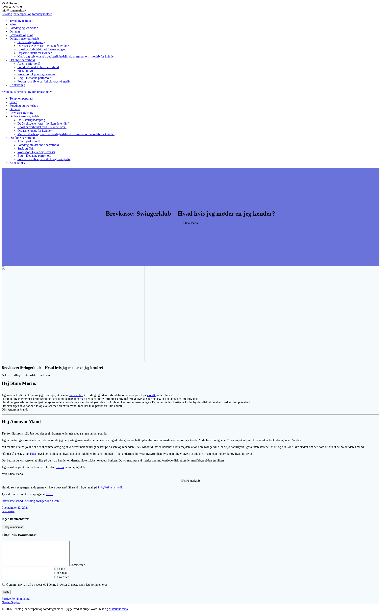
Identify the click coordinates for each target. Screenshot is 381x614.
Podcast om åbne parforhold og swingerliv (43, 81)
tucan (55, 501)
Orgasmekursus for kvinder (34, 53)
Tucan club (76, 395)
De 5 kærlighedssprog (31, 42)
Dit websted (61, 577)
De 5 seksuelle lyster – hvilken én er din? (43, 45)
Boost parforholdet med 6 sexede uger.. (41, 49)
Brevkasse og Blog (21, 35)
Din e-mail (60, 573)
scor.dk (151, 395)
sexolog (30, 501)
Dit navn (59, 568)
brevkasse (8, 501)
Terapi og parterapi (21, 20)
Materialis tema (118, 609)
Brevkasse (8, 511)
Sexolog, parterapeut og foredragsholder (27, 14)
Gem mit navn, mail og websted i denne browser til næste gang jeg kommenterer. (57, 584)
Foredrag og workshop (24, 28)
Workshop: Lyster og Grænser (36, 74)
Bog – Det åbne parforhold (34, 78)
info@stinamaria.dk (110, 487)
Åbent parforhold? (28, 63)
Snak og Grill (25, 70)
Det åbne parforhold (22, 60)
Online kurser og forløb (24, 38)
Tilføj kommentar (13, 527)
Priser (13, 24)
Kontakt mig (17, 85)
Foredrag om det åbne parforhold (38, 67)
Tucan (33, 453)
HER (49, 494)
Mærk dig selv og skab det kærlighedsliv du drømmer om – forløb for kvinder (65, 56)
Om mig (15, 31)
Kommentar (77, 565)
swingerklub (43, 501)
